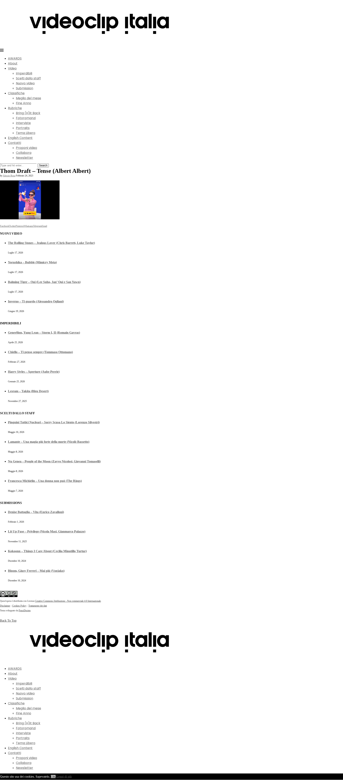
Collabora (23, 152)
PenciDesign (25, 610)
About (12, 63)
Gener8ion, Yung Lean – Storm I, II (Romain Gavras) (44, 332)
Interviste (23, 123)
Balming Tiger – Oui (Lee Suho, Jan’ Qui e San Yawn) (44, 282)
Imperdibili (24, 73)
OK (53, 776)
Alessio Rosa (9, 175)
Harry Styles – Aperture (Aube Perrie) (34, 371)
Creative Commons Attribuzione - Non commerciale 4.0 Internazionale (68, 601)
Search (43, 165)
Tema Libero (25, 133)
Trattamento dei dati (37, 605)
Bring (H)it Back (28, 113)
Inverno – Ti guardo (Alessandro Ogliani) (36, 301)
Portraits (23, 128)
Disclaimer (5, 605)
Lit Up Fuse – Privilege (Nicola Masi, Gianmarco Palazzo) (46, 531)
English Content (20, 138)
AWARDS (15, 58)
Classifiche (16, 93)
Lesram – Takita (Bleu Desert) (28, 391)
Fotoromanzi (26, 118)
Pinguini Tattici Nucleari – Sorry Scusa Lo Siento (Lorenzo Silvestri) (54, 422)
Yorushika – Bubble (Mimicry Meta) (32, 262)
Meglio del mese (28, 98)
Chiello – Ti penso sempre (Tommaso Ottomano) (40, 352)
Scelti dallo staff (28, 78)
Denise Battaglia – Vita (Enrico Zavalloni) (36, 512)
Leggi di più (64, 776)
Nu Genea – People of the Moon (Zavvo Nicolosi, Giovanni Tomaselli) (54, 461)
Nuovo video (25, 83)
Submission (24, 88)
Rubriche (15, 108)
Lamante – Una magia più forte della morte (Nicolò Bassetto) (48, 441)
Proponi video (26, 147)
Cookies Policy (19, 605)
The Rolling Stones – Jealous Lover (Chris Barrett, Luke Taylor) (51, 243)
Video (12, 68)
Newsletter (24, 157)
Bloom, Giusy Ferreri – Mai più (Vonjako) (36, 570)
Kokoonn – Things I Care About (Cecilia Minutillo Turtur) (47, 551)
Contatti (14, 143)
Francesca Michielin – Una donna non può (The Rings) (45, 481)
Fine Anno (23, 103)
